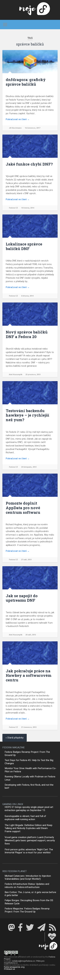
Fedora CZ (13, 208)
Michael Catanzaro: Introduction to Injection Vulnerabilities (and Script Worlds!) (28, 877)
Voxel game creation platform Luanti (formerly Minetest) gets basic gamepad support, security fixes (30, 840)
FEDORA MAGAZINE (13, 747)
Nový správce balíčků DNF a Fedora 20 (27, 334)
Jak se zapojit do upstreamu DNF (22, 598)
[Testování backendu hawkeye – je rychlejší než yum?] (30, 392)
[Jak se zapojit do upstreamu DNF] (30, 577)
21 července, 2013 (28, 727)
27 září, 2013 (26, 560)
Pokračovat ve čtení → (17, 119)
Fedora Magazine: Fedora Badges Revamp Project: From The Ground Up (27, 910)
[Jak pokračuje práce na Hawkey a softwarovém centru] (30, 653)
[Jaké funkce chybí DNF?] (30, 146)
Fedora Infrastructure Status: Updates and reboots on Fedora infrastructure (27, 886)
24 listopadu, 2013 (28, 467)
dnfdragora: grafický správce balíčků (26, 82)
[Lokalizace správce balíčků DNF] (30, 226)
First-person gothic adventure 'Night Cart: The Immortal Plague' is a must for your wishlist (29, 851)
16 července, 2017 (32, 128)
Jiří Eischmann (15, 128)
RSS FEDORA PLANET (14, 871)
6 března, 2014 (27, 296)
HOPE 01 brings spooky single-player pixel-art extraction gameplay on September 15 (29, 809)
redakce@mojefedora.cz (23, 961)
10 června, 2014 (27, 208)
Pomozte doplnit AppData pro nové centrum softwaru (23, 508)
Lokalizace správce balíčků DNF (24, 246)
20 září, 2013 (30, 635)
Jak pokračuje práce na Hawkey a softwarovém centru (28, 675)
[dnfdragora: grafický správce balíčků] (30, 61)
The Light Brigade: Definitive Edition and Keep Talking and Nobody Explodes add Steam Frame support (28, 828)
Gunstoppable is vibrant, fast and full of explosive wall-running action (25, 818)
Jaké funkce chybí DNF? (29, 164)
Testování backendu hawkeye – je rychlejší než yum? (27, 415)
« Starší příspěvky (15, 737)
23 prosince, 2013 (32, 375)
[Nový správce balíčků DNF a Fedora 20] (30, 314)
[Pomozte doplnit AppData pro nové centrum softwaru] (30, 485)
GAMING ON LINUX (12, 804)
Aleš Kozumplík (15, 375)
